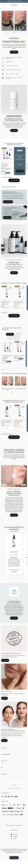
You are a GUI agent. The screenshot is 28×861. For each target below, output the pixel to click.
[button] (2, 5)
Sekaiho (18, 334)
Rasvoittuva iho (14, 337)
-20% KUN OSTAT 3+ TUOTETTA (10, 1)
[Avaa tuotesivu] (7, 347)
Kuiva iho (10, 334)
